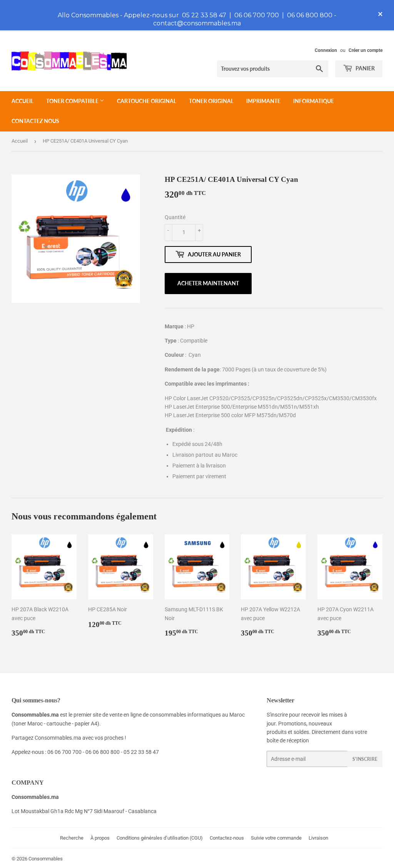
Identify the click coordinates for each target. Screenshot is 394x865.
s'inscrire (364, 759)
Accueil (22, 101)
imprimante (263, 101)
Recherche (71, 838)
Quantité (175, 217)
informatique (313, 101)
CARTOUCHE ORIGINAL (146, 101)
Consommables (45, 859)
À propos (100, 838)
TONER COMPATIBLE (73, 101)
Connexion (326, 50)
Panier (364, 68)
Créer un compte (365, 50)
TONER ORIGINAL (211, 101)
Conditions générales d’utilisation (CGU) (160, 838)
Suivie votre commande (276, 838)
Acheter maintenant (208, 283)
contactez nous (35, 121)
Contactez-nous (227, 838)
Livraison (318, 838)
